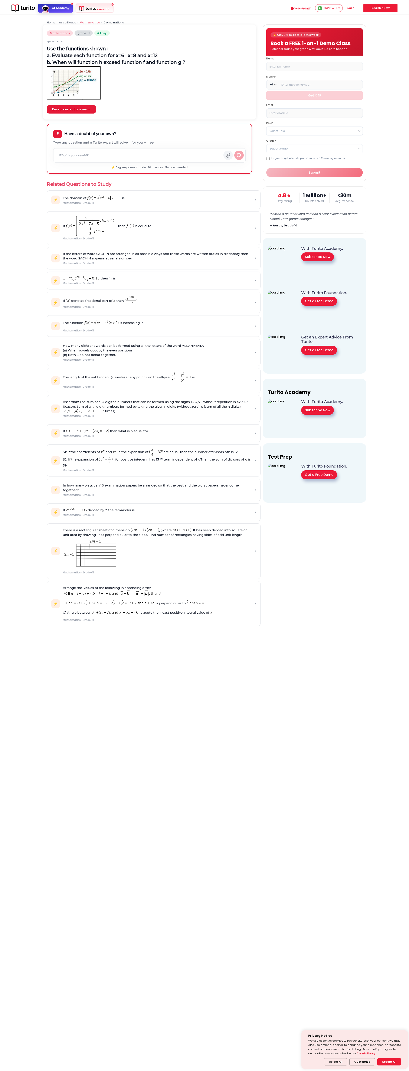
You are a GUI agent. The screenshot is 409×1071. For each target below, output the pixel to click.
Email (270, 105)
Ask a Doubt (67, 22)
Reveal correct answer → (71, 109)
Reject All (335, 1062)
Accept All (389, 1062)
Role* (269, 123)
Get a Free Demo (319, 301)
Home (51, 22)
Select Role (277, 131)
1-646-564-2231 (302, 8)
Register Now (381, 8)
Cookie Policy (366, 1053)
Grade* (271, 140)
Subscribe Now (317, 256)
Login (350, 8)
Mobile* (271, 76)
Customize (362, 1062)
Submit (314, 172)
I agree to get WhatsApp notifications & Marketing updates (308, 158)
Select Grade (278, 148)
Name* (271, 58)
